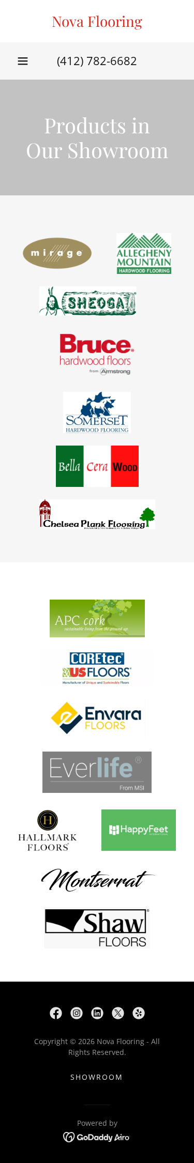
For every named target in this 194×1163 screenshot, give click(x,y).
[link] (97, 21)
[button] (22, 61)
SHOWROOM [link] (96, 1077)
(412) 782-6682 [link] (97, 60)
